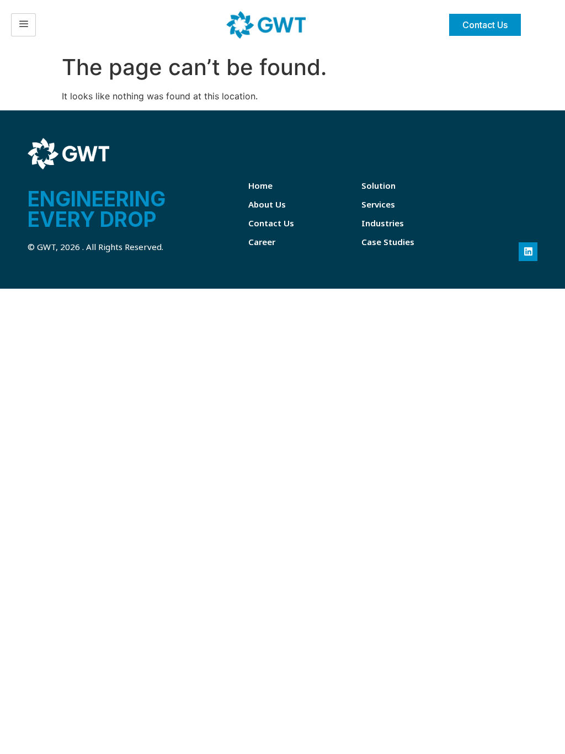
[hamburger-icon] (23, 24)
